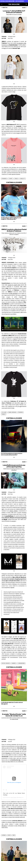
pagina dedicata (11, 269)
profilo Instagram (13, 293)
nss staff (10, 741)
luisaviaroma (21, 663)
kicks (9, 835)
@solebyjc (8, 753)
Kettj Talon (10, 38)
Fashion (4, 36)
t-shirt (10, 178)
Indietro (4, 7)
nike (14, 835)
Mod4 (5, 519)
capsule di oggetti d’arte (14, 285)
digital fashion (6, 663)
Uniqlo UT (22, 178)
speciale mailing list (19, 638)
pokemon (4, 178)
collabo (4, 412)
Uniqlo (16, 178)
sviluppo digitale (13, 510)
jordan (4, 835)
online (23, 169)
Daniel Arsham (12, 412)
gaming (14, 663)
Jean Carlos (13, 797)
